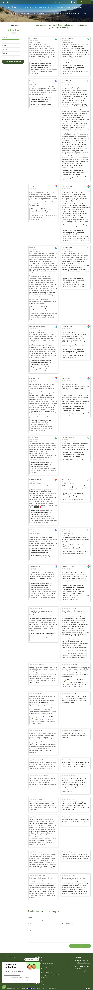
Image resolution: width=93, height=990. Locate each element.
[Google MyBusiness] (71, 2)
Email (29, 923)
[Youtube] (74, 2)
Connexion (87, 988)
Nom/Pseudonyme (67, 923)
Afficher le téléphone (83, 963)
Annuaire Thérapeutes (52, 988)
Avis (29, 930)
